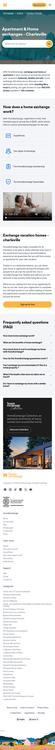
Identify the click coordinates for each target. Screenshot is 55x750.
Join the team (8, 522)
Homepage (8, 13)
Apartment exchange (11, 693)
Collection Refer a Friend (13, 653)
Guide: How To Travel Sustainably (16, 592)
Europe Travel (8, 634)
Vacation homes (9, 640)
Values (5, 546)
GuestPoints (8, 552)
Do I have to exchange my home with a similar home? (24, 384)
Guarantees (8, 558)
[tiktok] (15, 489)
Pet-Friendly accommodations (15, 631)
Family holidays (9, 687)
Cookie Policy (15, 713)
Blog (5, 525)
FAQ (5, 573)
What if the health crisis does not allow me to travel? (24, 375)
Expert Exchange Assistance (14, 665)
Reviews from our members (14, 612)
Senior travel (8, 690)
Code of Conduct (27, 708)
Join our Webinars (10, 601)
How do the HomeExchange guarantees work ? (25, 358)
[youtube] (31, 489)
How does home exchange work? (19, 336)
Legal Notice (29, 713)
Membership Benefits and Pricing (16, 659)
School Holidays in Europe (13, 609)
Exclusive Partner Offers (12, 668)
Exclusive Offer (9, 678)
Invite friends (8, 561)
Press (5, 534)
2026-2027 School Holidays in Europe (18, 696)
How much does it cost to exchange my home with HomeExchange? (24, 350)
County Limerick (34, 13)
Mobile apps (8, 528)
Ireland (20, 13)
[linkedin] (20, 489)
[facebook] (5, 489)
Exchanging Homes (11, 646)
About (5, 518)
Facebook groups (10, 622)
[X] (26, 489)
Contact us (7, 580)
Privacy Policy (42, 708)
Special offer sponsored (13, 662)
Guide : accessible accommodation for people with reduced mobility (27, 605)
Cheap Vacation (9, 628)
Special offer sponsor (11, 643)
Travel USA (7, 625)
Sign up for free (39, 5)
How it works (8, 671)
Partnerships (8, 684)
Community (7, 531)
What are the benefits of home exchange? (22, 342)
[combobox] (27, 44)
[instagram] (10, 489)
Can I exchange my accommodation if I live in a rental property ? (25, 366)
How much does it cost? (12, 555)
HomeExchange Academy (13, 618)
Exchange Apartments (12, 637)
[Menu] (50, 5)
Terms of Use (12, 708)
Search (49, 43)
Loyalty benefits (9, 699)
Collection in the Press (12, 650)
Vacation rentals (9, 598)
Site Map (41, 713)
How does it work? (10, 549)
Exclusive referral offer (12, 595)
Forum (5, 577)
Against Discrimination (12, 615)
